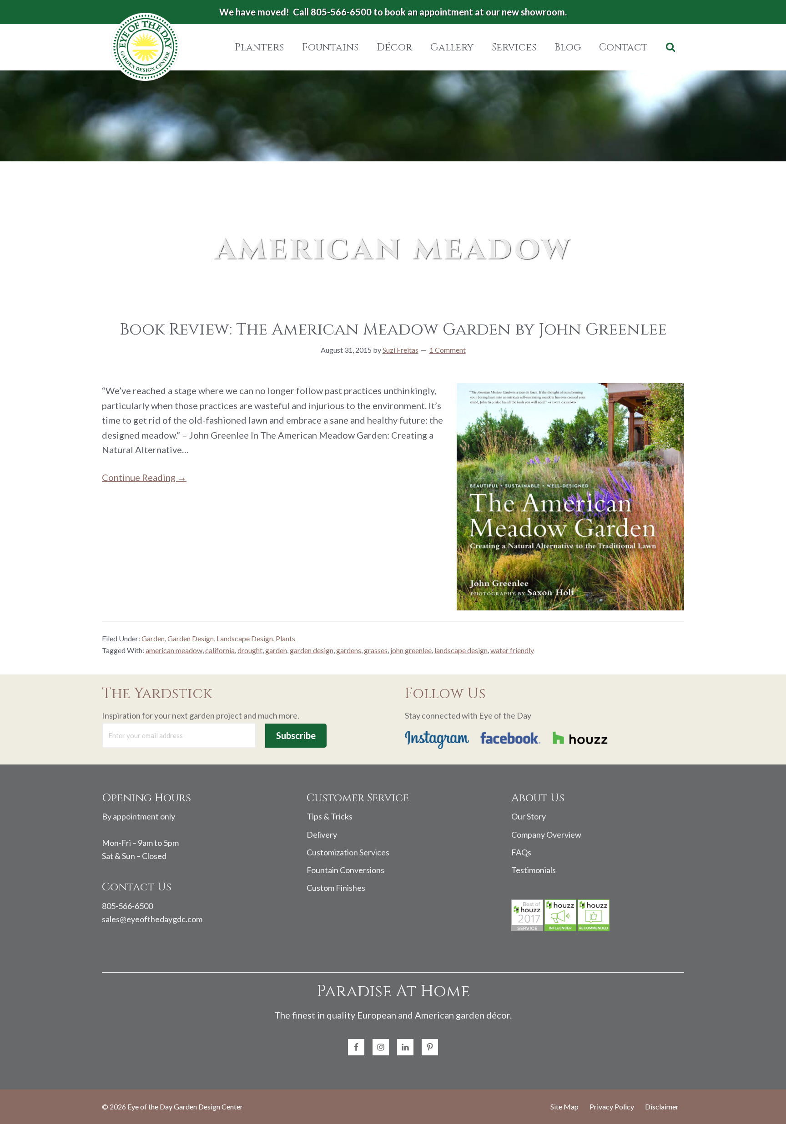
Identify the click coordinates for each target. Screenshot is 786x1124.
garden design (311, 650)
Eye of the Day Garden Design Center (185, 1106)
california (220, 650)
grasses (376, 650)
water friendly (512, 650)
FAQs (521, 852)
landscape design (461, 650)
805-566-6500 (127, 906)
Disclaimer (662, 1106)
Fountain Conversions (345, 870)
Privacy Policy (612, 1106)
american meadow (174, 650)
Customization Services (348, 852)
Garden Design (190, 638)
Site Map (564, 1106)
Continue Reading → (144, 477)
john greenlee (411, 650)
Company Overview (546, 834)
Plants (285, 638)
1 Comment (447, 349)
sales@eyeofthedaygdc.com (152, 919)
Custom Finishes (336, 888)
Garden (153, 638)
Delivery (322, 834)
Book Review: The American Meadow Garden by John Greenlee (393, 329)
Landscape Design (245, 638)
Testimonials (533, 870)
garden (276, 650)
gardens (348, 650)
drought (249, 650)
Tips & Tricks (330, 816)
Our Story (528, 816)
